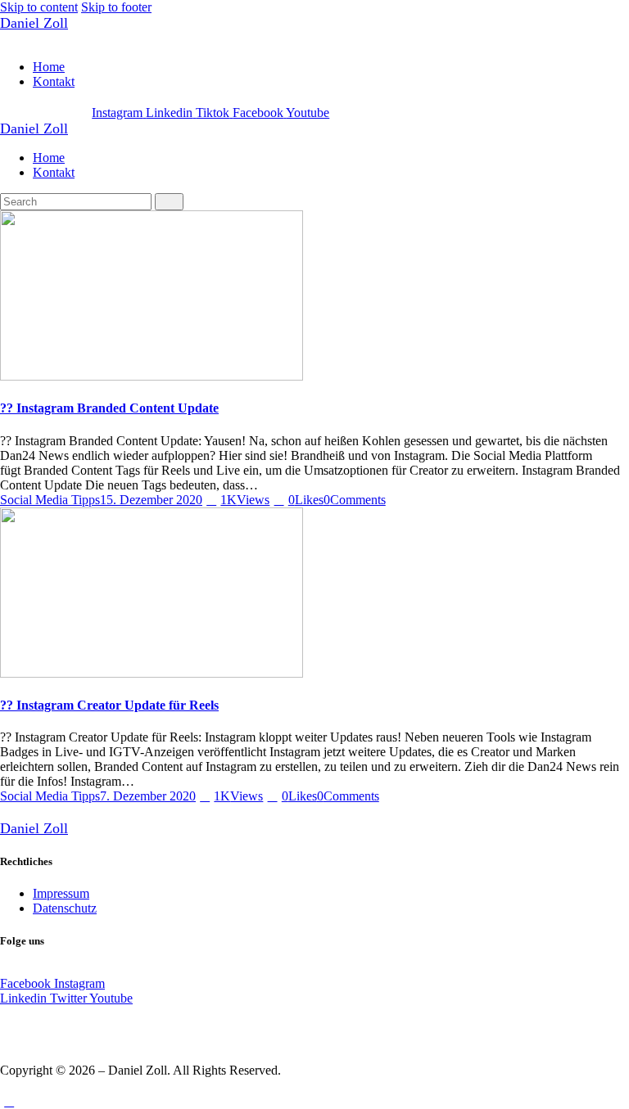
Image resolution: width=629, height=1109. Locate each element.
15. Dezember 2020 (151, 500)
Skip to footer (116, 7)
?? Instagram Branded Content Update (109, 408)
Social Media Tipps (50, 500)
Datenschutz (65, 908)
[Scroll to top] (9, 1101)
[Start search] (169, 201)
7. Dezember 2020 (148, 796)
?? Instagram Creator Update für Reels (109, 705)
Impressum (61, 893)
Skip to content (39, 7)
